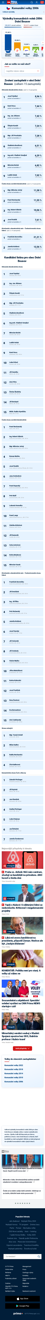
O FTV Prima (9, 1266)
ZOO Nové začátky (16, 1231)
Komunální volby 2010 (13, 1077)
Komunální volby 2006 (13, 1082)
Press (24, 1269)
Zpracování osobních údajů (29, 1279)
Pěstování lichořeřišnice (27, 1242)
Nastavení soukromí (29, 1291)
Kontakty (25, 1275)
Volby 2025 (31, 1235)
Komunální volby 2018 (13, 1069)
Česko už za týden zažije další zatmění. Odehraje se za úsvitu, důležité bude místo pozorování (22, 1192)
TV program (23, 1225)
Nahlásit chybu (10, 1291)
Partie (12, 1228)
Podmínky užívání (10, 1278)
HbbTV (7, 1275)
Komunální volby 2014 (13, 1073)
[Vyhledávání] (31, 2)
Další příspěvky (21, 1048)
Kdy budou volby (29, 1228)
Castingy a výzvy (27, 1272)
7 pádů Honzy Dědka (17, 1235)
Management (26, 1266)
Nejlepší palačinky (15, 1249)
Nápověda (25, 1283)
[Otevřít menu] (3, 2)
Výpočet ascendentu (14, 1245)
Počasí (18, 1228)
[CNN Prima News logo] (12, 2)
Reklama (8, 1272)
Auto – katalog (30, 1231)
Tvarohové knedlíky (31, 1245)
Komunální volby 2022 (13, 1065)
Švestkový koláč (30, 1249)
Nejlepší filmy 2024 (28, 1221)
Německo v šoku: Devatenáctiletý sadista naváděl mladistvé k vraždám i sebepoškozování (21, 1181)
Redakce (25, 1286)
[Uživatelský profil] (36, 2)
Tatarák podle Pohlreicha (28, 1238)
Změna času (34, 1225)
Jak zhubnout (14, 1221)
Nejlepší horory (11, 1225)
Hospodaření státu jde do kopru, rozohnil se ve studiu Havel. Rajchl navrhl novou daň (22, 1170)
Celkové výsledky (9, 12)
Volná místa (9, 1269)
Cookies (7, 1283)
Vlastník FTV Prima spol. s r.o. (11, 1287)
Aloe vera (12, 1242)
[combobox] (21, 71)
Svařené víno (12, 1238)
